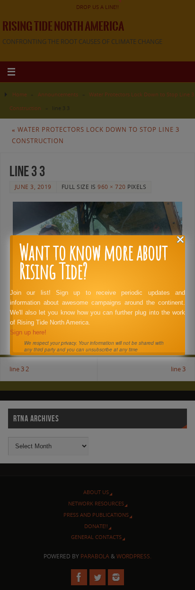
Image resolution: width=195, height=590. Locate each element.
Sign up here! (28, 332)
